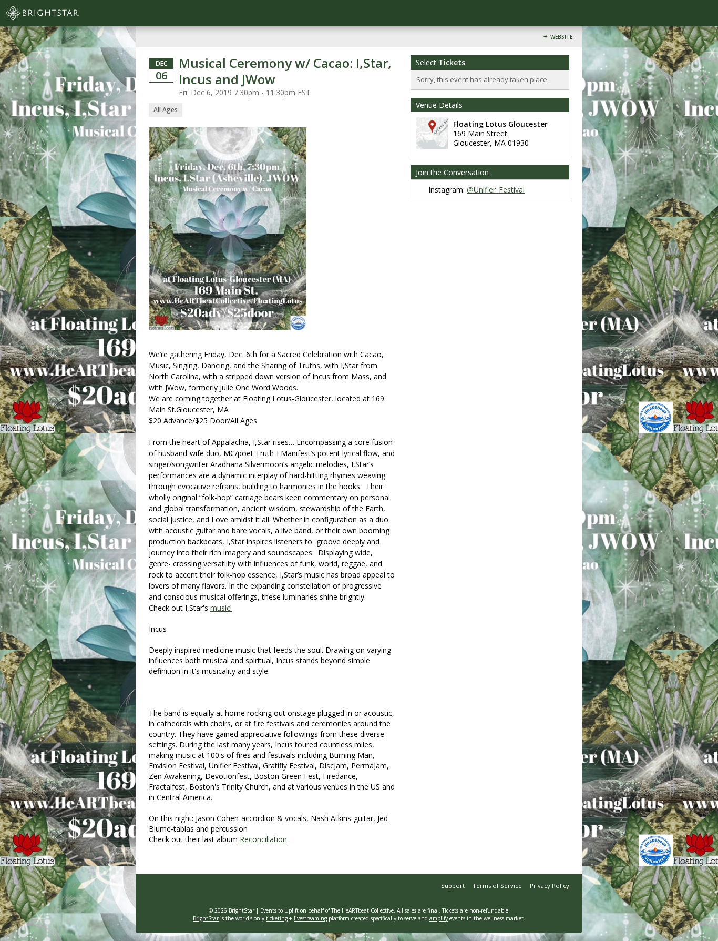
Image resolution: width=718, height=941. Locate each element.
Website (561, 37)
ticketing (277, 918)
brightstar (57, 13)
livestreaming (310, 918)
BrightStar (206, 918)
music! (221, 608)
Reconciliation (263, 839)
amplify (438, 918)
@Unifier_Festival (496, 190)
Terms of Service (497, 885)
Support (453, 885)
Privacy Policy (549, 885)
